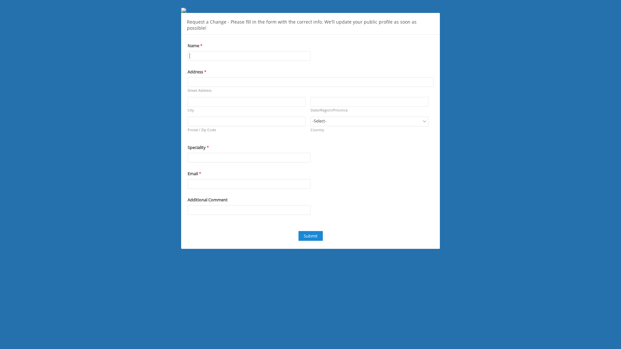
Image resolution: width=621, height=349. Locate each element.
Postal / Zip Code (202, 129)
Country (317, 129)
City (191, 110)
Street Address (200, 90)
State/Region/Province (329, 110)
